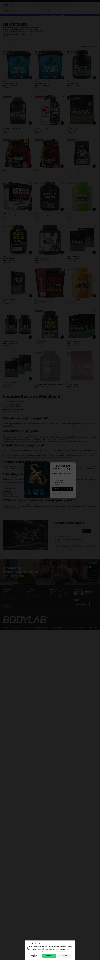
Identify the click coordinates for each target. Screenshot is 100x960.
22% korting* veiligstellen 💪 (62, 489)
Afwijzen (64, 955)
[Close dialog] (74, 464)
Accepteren (49, 955)
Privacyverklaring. (61, 951)
